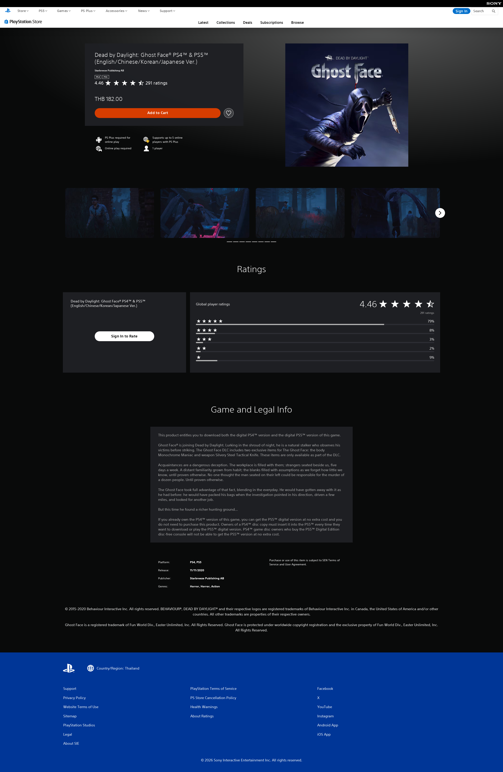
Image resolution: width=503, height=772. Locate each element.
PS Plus (87, 11)
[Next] (440, 213)
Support (166, 11)
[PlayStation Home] (8, 11)
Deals (247, 22)
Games (62, 11)
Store (21, 11)
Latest (203, 22)
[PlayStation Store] (24, 21)
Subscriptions (271, 22)
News (142, 11)
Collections (226, 22)
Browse (297, 22)
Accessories (115, 11)
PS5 (41, 11)
